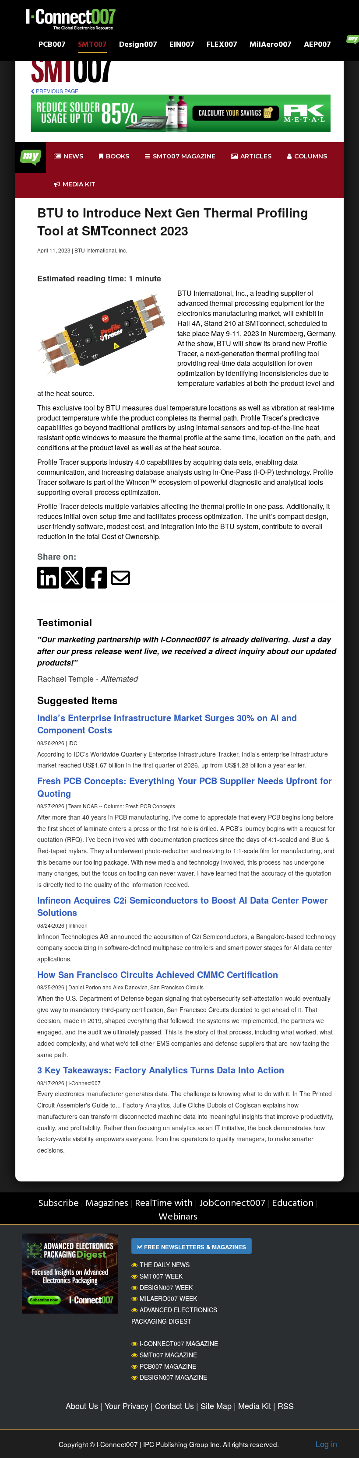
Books (117, 156)
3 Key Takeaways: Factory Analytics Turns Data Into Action (160, 1069)
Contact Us (174, 1405)
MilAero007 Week (168, 1298)
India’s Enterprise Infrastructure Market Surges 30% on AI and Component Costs (167, 723)
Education (292, 1203)
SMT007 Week (161, 1276)
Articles (255, 156)
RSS (286, 1405)
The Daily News (165, 1264)
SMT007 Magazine (168, 1354)
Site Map (216, 1405)
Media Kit (254, 1405)
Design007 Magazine (173, 1377)
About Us (82, 1405)
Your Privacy (126, 1405)
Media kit (79, 184)
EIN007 (181, 45)
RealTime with (164, 1203)
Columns (310, 156)
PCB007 (52, 45)
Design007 (138, 45)
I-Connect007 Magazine (179, 1343)
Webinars (177, 1217)
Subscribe (58, 1203)
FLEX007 (222, 45)
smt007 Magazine (184, 156)
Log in (326, 1443)
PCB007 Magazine (168, 1366)
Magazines (106, 1203)
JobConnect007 (232, 1203)
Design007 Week (166, 1287)
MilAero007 (271, 45)
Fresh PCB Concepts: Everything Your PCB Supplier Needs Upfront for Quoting (184, 786)
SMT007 (92, 45)
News (73, 156)
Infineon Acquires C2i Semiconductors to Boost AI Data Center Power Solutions (182, 906)
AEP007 (317, 45)
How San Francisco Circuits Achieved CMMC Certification (157, 974)
